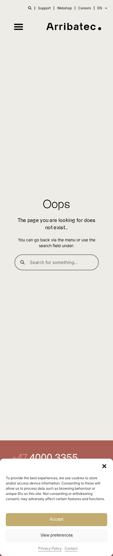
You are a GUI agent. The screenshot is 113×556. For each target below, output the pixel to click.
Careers (84, 8)
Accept (56, 519)
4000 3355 (52, 458)
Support (44, 8)
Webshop (64, 8)
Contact (71, 548)
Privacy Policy (50, 548)
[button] (104, 466)
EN (99, 8)
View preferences (57, 535)
